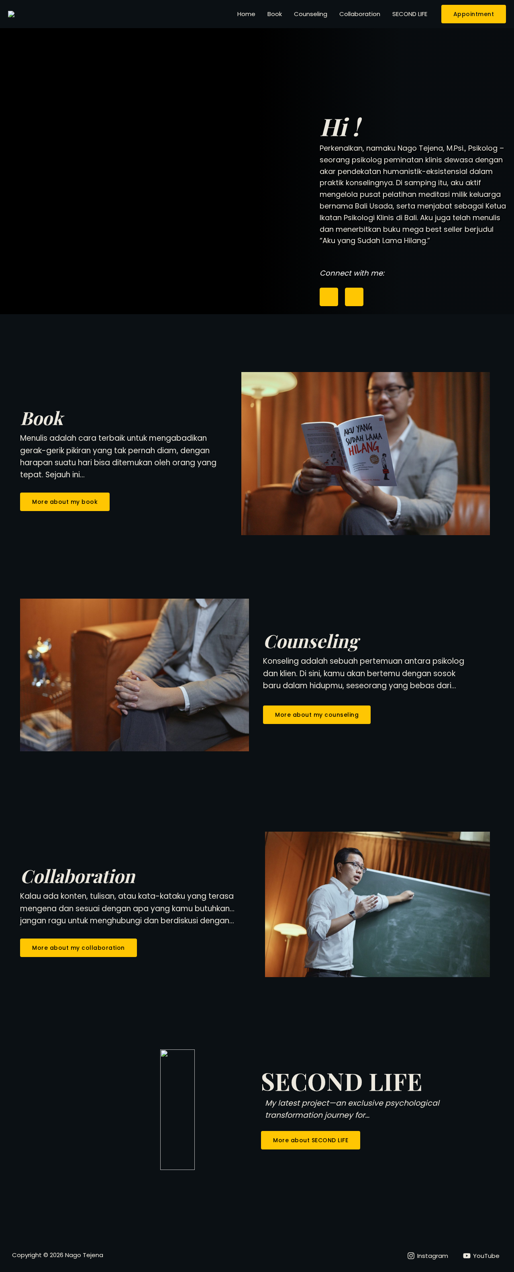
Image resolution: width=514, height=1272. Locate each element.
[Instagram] (329, 297)
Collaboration (359, 14)
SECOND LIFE (409, 14)
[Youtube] (354, 297)
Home (246, 14)
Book (274, 14)
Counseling (310, 14)
